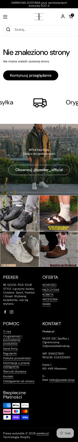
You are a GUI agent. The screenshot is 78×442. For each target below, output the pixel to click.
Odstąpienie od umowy (19, 381)
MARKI (46, 304)
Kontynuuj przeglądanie (30, 75)
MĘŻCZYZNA (50, 290)
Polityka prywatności (17, 358)
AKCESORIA (50, 299)
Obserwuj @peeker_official (39, 169)
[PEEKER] (39, 16)
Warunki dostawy (14, 371)
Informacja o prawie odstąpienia (16, 364)
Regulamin (10, 353)
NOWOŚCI (49, 285)
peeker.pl (43, 433)
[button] (71, 17)
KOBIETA (47, 294)
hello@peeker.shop (62, 380)
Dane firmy (10, 348)
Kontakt (8, 376)
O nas (7, 331)
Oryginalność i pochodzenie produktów (12, 339)
